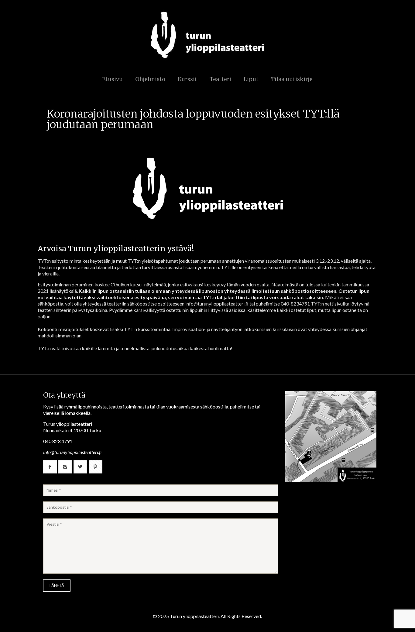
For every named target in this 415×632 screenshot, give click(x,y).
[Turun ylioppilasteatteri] (207, 35)
